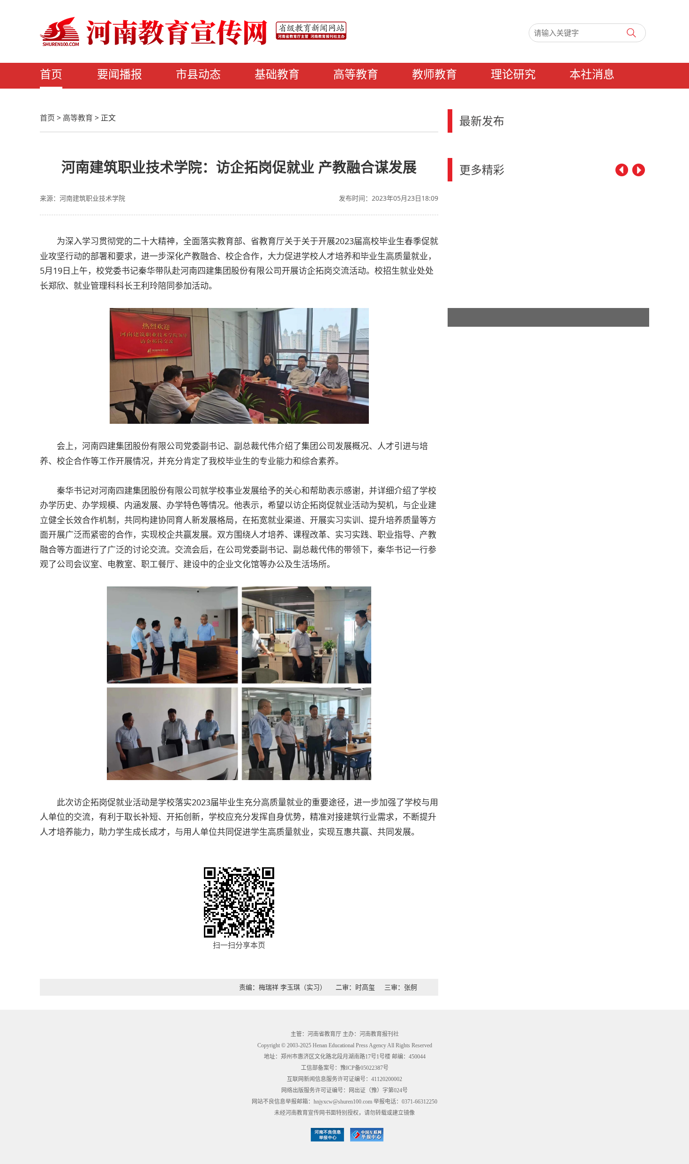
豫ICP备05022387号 (364, 1068)
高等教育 (355, 74)
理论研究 (513, 74)
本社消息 (591, 74)
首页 (51, 74)
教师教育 (434, 74)
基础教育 (277, 74)
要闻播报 (119, 74)
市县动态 (198, 74)
